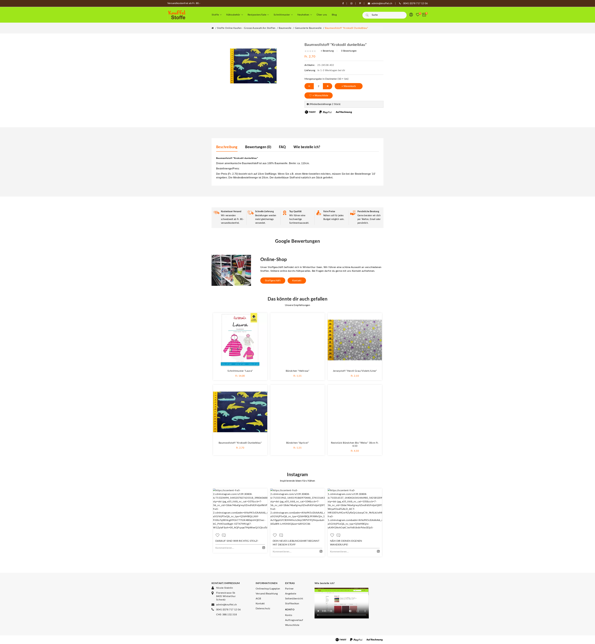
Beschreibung (227, 147)
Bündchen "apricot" (297, 443)
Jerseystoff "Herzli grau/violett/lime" (355, 371)
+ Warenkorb (349, 86)
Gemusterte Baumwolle (308, 28)
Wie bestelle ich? (306, 147)
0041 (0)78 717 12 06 (228, 609)
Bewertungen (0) (258, 147)
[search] (367, 15)
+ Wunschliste (320, 95)
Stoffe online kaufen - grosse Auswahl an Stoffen (246, 28)
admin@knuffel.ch (226, 604)
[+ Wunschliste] (261, 318)
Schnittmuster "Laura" (240, 371)
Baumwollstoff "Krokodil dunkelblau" (346, 28)
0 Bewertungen (349, 51)
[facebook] (343, 3)
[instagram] (351, 3)
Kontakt (296, 280)
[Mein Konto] (411, 15)
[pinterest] (360, 3)
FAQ (282, 147)
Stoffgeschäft (273, 280)
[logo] (176, 15)
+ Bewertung (327, 51)
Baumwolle (285, 28)
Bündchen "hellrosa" (297, 371)
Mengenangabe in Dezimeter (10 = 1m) (326, 79)
